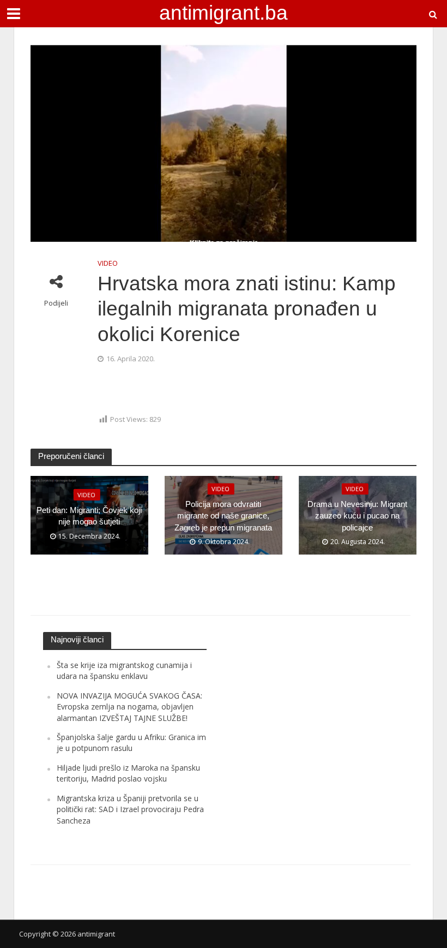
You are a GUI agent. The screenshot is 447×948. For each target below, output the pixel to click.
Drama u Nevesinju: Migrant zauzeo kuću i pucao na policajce (357, 516)
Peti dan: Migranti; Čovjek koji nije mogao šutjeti (89, 516)
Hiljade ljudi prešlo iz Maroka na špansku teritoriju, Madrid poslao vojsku (128, 773)
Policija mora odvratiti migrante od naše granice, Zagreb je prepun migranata (223, 516)
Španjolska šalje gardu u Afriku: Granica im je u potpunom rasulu (131, 742)
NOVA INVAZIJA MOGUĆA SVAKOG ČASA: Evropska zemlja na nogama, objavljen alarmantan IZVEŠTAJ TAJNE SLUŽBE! (129, 706)
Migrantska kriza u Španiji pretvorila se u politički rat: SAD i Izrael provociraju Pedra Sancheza (130, 809)
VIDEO (108, 263)
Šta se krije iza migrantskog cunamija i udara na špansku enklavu (124, 670)
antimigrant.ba (223, 12)
